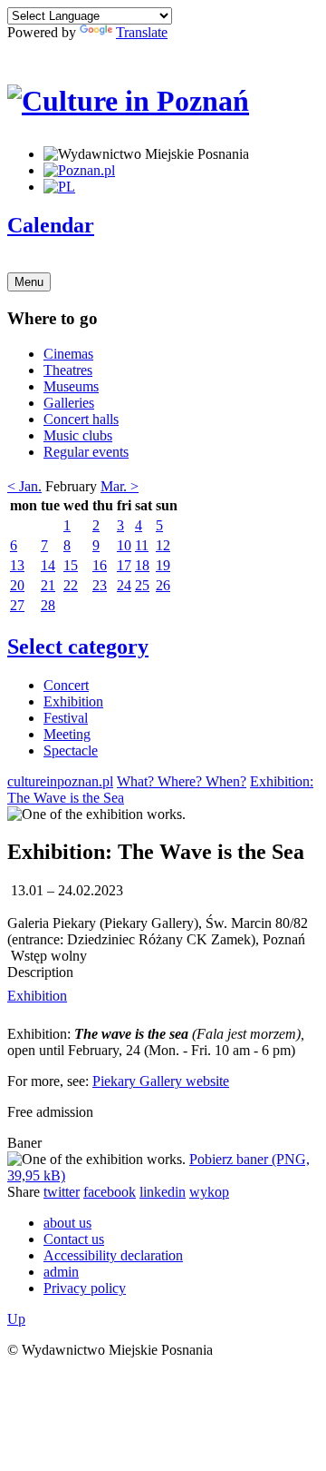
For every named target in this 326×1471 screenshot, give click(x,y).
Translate (142, 32)
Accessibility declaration (113, 1255)
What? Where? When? (181, 781)
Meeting (67, 734)
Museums (71, 386)
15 (70, 565)
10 (124, 545)
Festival (65, 718)
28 (48, 605)
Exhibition (73, 701)
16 (99, 565)
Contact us (73, 1239)
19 (163, 565)
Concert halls (81, 419)
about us (67, 1222)
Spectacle (70, 750)
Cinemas (68, 353)
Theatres (67, 370)
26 (163, 585)
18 (142, 565)
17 (124, 565)
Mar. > (120, 486)
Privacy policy (84, 1288)
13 (17, 565)
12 (163, 545)
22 (70, 585)
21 (48, 585)
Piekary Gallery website (160, 1081)
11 (142, 545)
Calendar (50, 225)
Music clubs (77, 435)
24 (124, 585)
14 (48, 565)
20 (17, 585)
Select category (78, 646)
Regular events (86, 451)
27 (17, 605)
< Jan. (24, 486)
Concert (66, 685)
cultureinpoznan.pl (60, 781)
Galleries (68, 402)
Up (16, 1319)
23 (99, 585)
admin (61, 1271)
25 (142, 585)
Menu (28, 282)
